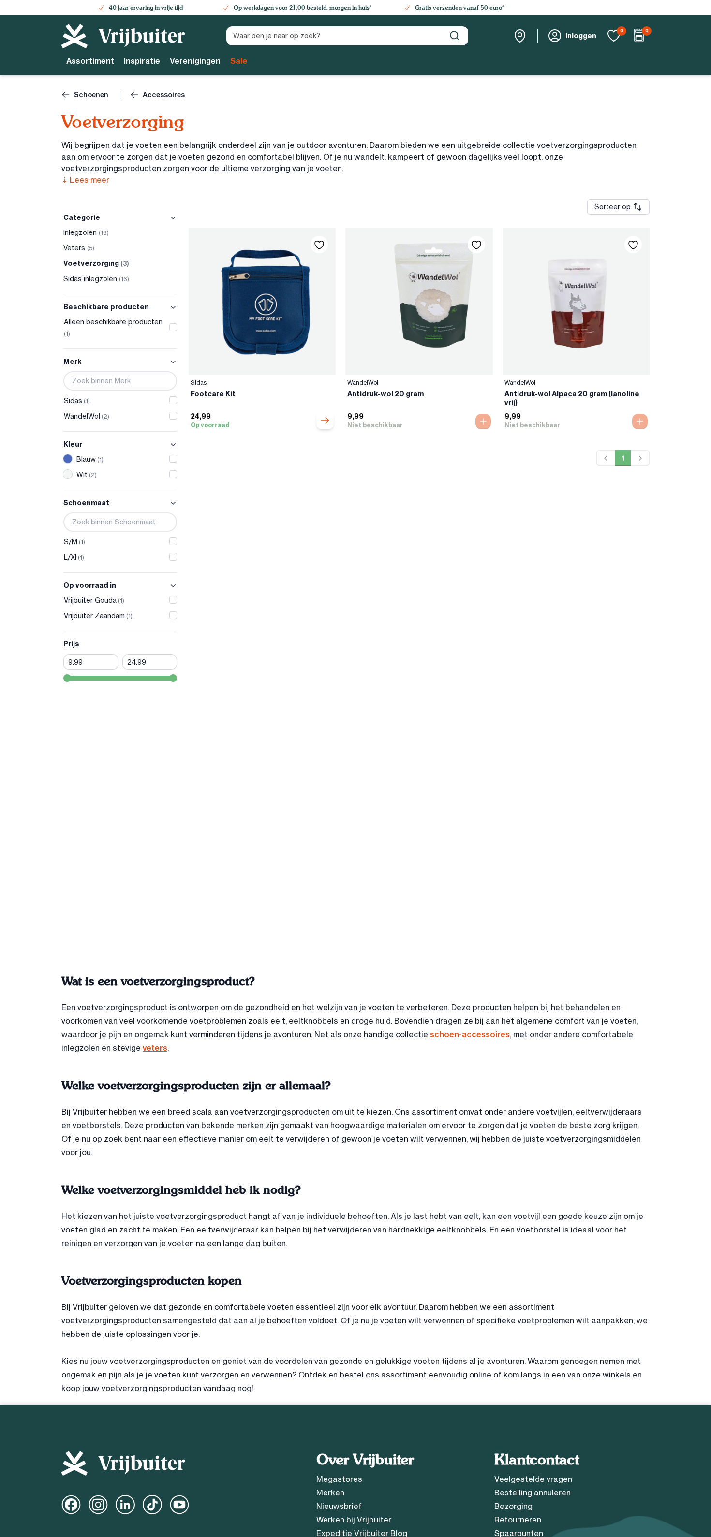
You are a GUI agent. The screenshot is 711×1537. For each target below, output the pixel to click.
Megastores (339, 1479)
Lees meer (85, 180)
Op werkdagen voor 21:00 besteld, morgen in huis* (302, 8)
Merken (330, 1492)
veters (155, 1048)
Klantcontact (536, 1459)
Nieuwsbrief (339, 1506)
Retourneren (517, 1519)
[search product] (454, 35)
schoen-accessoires (470, 1034)
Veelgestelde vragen (533, 1479)
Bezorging (513, 1506)
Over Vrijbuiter (365, 1459)
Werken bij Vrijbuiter (353, 1519)
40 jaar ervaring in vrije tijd (146, 8)
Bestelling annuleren (532, 1492)
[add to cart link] (325, 420)
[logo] (123, 36)
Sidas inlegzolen (96, 279)
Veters (78, 248)
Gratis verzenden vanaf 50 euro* (459, 8)
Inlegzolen (86, 232)
